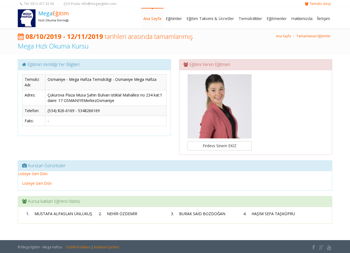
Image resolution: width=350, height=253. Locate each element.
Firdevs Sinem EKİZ (220, 145)
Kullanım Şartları (106, 247)
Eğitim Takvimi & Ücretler (210, 18)
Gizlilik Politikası (78, 247)
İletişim (323, 18)
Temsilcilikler (250, 18)
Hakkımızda (302, 18)
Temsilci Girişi (320, 3)
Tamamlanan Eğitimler (313, 36)
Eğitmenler (277, 18)
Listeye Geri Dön (33, 173)
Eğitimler (174, 18)
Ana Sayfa (152, 18)
